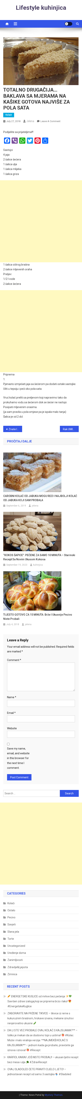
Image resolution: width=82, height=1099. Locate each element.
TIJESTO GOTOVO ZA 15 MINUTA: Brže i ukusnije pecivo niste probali (37, 616)
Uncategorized (16, 945)
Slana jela (13, 931)
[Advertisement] (41, 221)
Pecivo (11, 917)
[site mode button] (68, 24)
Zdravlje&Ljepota (17, 967)
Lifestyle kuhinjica (41, 7)
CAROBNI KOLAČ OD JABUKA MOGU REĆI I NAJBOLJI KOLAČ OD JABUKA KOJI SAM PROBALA (40, 498)
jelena (30, 121)
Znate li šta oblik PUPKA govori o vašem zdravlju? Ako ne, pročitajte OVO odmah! (15, 429)
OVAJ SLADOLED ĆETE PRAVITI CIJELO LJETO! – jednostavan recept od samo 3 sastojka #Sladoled (39, 1072)
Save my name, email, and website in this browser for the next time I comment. (18, 758)
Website (12, 728)
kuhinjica (38, 565)
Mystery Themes (54, 1095)
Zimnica (12, 974)
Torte (10, 938)
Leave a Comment (50, 121)
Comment (14, 660)
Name (11, 697)
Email (11, 712)
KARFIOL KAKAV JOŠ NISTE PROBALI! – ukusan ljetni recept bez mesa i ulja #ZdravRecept (42, 1060)
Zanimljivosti (15, 959)
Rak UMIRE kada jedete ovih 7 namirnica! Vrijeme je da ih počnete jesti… (71, 429)
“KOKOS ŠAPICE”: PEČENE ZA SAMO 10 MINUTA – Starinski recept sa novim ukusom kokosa (39, 557)
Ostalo (11, 910)
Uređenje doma (16, 952)
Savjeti (11, 924)
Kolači (9, 115)
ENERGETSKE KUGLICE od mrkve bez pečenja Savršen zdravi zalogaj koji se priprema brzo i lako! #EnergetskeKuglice (37, 1001)
